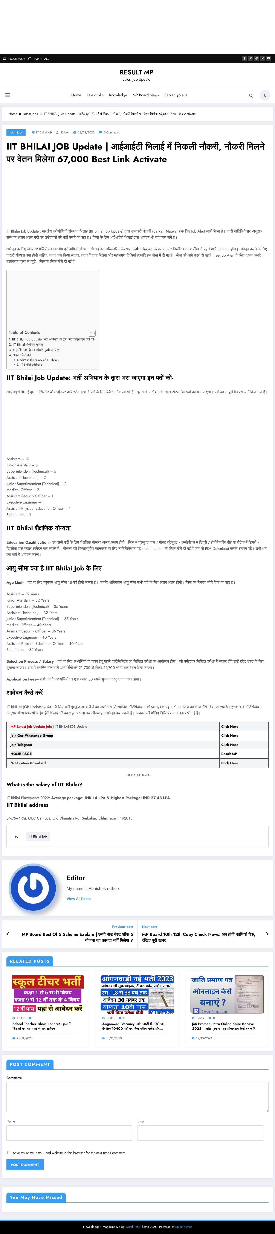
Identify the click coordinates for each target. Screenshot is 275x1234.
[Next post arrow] (267, 934)
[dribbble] (256, 58)
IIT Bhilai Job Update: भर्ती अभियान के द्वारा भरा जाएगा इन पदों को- (53, 339)
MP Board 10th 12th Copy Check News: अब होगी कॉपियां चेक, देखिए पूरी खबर (198, 938)
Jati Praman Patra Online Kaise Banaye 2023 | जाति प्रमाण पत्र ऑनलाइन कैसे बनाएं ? (223, 1026)
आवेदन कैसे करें (22, 355)
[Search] (251, 96)
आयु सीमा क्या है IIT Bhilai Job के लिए (35, 350)
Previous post (122, 927)
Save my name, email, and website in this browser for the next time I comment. (69, 1152)
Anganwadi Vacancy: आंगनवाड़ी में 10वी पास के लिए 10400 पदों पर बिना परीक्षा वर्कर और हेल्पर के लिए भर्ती (133, 1026)
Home (76, 95)
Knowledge (118, 95)
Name (10, 1121)
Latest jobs (95, 95)
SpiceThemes (183, 1227)
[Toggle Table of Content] (90, 333)
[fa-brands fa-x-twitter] (250, 58)
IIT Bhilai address (31, 364)
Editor (65, 132)
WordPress (132, 1227)
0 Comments (112, 132)
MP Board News (146, 95)
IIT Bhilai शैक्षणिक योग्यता (27, 344)
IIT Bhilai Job (44, 132)
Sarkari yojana (176, 95)
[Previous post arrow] (7, 934)
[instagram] (262, 58)
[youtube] (268, 58)
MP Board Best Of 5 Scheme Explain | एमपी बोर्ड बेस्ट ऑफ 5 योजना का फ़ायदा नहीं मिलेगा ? (77, 938)
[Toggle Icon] (7, 95)
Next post (149, 927)
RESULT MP (136, 72)
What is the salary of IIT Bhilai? (39, 360)
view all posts (79, 899)
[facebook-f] (244, 58)
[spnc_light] (265, 95)
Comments (13, 1077)
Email (141, 1121)
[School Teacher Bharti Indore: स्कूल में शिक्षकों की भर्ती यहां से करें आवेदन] (47, 994)
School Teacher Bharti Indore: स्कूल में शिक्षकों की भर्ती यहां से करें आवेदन (41, 1026)
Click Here (229, 735)
